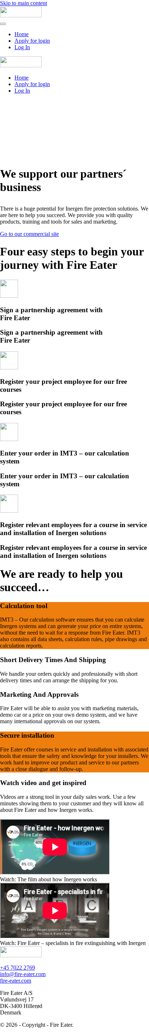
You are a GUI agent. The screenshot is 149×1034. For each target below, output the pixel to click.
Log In (22, 47)
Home (21, 34)
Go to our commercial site (29, 234)
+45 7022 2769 (17, 968)
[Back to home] (21, 15)
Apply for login (32, 41)
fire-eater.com (15, 981)
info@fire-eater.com (23, 974)
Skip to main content (23, 3)
